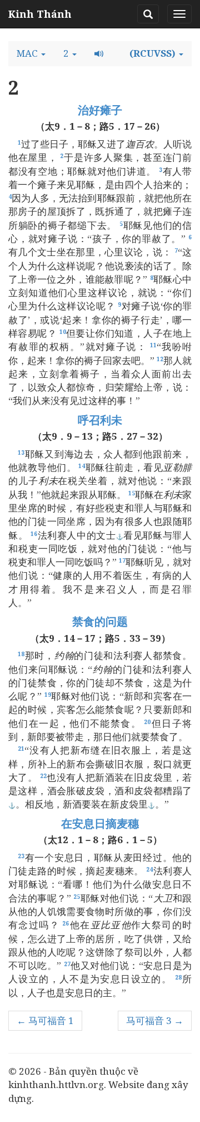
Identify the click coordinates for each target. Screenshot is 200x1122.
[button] (31, 53)
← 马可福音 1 (45, 1020)
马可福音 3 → (154, 1020)
